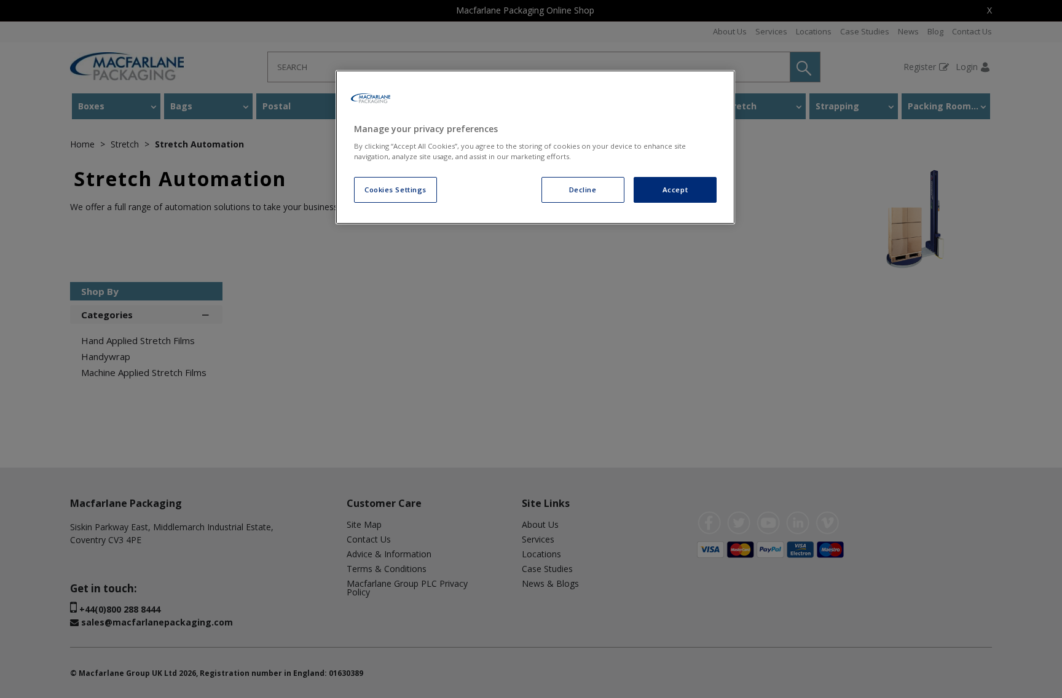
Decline (583, 189)
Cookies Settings (395, 189)
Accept (675, 189)
